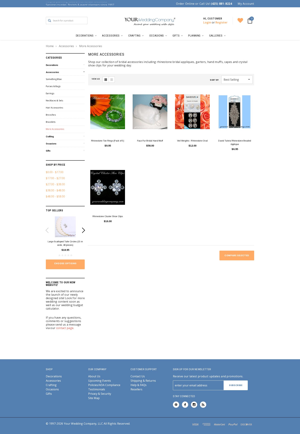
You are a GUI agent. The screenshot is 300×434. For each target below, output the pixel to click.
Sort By (214, 80)
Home (50, 46)
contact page (65, 328)
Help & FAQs (139, 385)
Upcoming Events (99, 380)
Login (207, 22)
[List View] (112, 80)
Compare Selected (236, 255)
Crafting (50, 136)
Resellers (136, 389)
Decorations (52, 65)
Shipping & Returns (143, 380)
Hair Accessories (54, 107)
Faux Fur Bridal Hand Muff (150, 141)
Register (221, 22)
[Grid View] (106, 80)
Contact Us (138, 376)
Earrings (50, 93)
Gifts (48, 151)
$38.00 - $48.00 (55, 190)
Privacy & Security (99, 393)
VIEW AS (96, 79)
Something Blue (54, 79)
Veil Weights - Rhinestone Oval (192, 141)
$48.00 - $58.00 (55, 196)
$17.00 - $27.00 (55, 178)
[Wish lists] (240, 20)
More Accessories (90, 46)
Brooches (51, 114)
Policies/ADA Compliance (104, 385)
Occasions (51, 144)
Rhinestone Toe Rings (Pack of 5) (107, 141)
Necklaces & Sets (54, 100)
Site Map (94, 398)
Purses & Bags (53, 86)
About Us (94, 376)
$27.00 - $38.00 (55, 184)
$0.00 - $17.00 (54, 172)
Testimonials (96, 389)
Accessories (66, 46)
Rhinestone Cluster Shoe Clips (108, 216)
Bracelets (50, 121)
